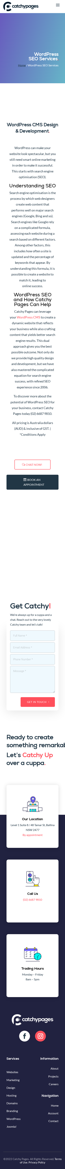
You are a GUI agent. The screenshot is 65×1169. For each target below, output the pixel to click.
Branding (12, 1111)
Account (53, 1113)
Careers (53, 1084)
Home (22, 65)
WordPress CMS (28, 317)
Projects (53, 1076)
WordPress (13, 1118)
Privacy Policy (37, 1162)
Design (10, 1087)
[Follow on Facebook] (24, 1036)
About (54, 1068)
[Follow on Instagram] (40, 1036)
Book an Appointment (33, 482)
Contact (53, 1121)
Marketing (13, 1080)
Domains (12, 1103)
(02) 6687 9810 (32, 899)
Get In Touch (37, 701)
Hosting (11, 1095)
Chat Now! (34, 464)
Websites (12, 1072)
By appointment (33, 835)
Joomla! (11, 1126)
